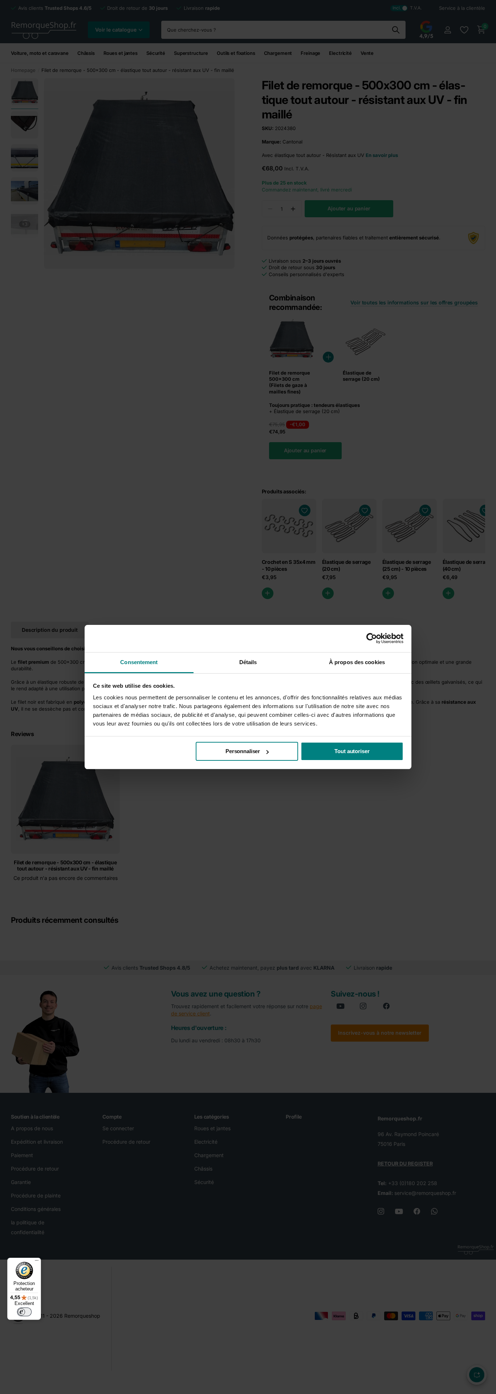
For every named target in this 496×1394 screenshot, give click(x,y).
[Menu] (36, 1262)
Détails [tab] (248, 662)
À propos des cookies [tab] (357, 662)
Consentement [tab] (139, 662)
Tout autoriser (351, 751)
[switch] (24, 1312)
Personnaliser (242, 751)
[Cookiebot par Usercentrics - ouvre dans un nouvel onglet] (371, 638)
